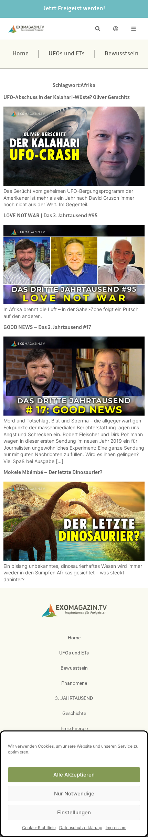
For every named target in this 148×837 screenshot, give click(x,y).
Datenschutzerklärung (80, 827)
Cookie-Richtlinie (39, 827)
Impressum (116, 827)
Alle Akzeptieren (74, 774)
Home (20, 54)
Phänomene (74, 683)
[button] (98, 28)
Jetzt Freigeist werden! (74, 9)
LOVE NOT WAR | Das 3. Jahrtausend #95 (50, 216)
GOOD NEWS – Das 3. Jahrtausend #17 (47, 328)
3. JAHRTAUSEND (74, 698)
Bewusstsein (121, 54)
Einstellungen (74, 812)
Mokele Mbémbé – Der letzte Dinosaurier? (52, 473)
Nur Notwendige (74, 793)
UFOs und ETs (67, 54)
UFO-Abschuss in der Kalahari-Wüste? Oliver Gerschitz (66, 98)
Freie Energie (74, 728)
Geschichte (74, 713)
